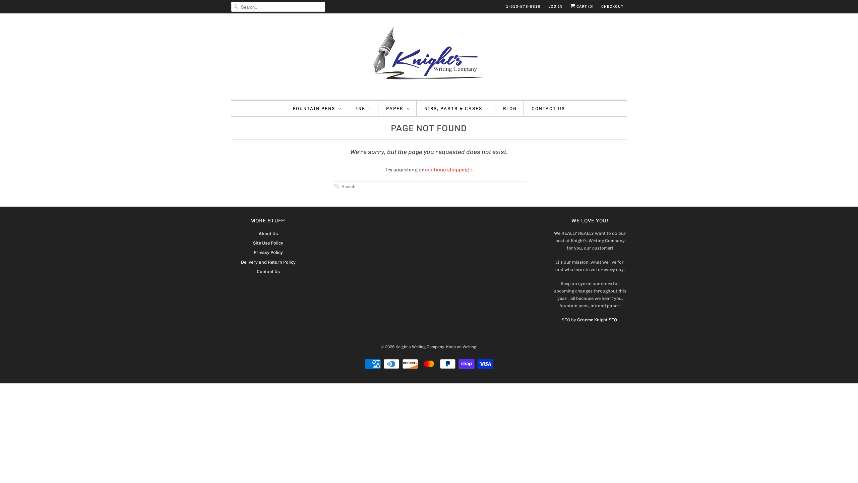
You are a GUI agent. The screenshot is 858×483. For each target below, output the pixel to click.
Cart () (584, 6)
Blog (510, 108)
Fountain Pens (314, 108)
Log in (555, 6)
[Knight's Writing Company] (429, 58)
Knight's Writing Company (419, 346)
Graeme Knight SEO (597, 319)
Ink (360, 108)
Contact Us (548, 108)
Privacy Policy (268, 252)
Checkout (612, 6)
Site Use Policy (268, 243)
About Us (268, 233)
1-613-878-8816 (523, 6)
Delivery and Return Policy (268, 262)
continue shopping (447, 170)
